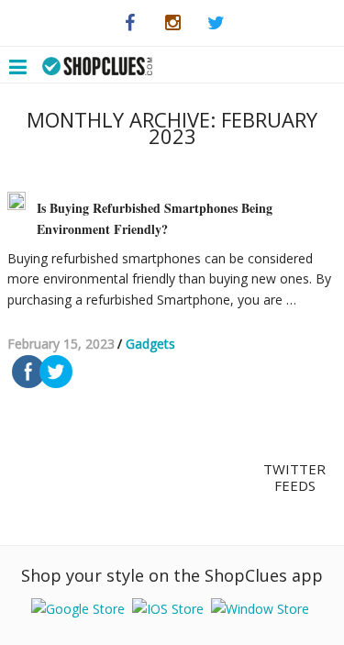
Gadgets (150, 343)
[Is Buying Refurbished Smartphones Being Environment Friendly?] (16, 201)
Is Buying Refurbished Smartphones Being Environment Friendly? (154, 218)
